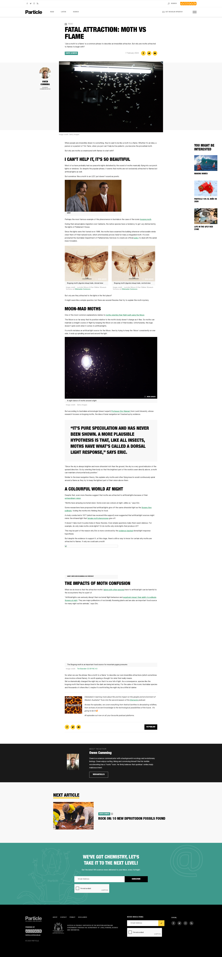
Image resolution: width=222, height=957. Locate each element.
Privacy (72, 917)
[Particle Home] (33, 12)
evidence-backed (126, 531)
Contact (63, 917)
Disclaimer (82, 917)
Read (52, 12)
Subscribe (136, 879)
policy (136, 238)
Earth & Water (71, 53)
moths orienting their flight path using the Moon (125, 315)
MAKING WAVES (201, 174)
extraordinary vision (73, 499)
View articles (99, 775)
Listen (63, 12)
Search (76, 12)
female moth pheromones (98, 519)
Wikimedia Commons (82, 289)
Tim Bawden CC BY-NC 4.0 (87, 669)
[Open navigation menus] (195, 12)
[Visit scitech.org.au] (188, 3)
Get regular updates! (174, 12)
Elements (134, 700)
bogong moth (145, 220)
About (55, 917)
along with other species (114, 590)
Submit (161, 923)
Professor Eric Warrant (121, 411)
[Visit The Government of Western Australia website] (58, 928)
